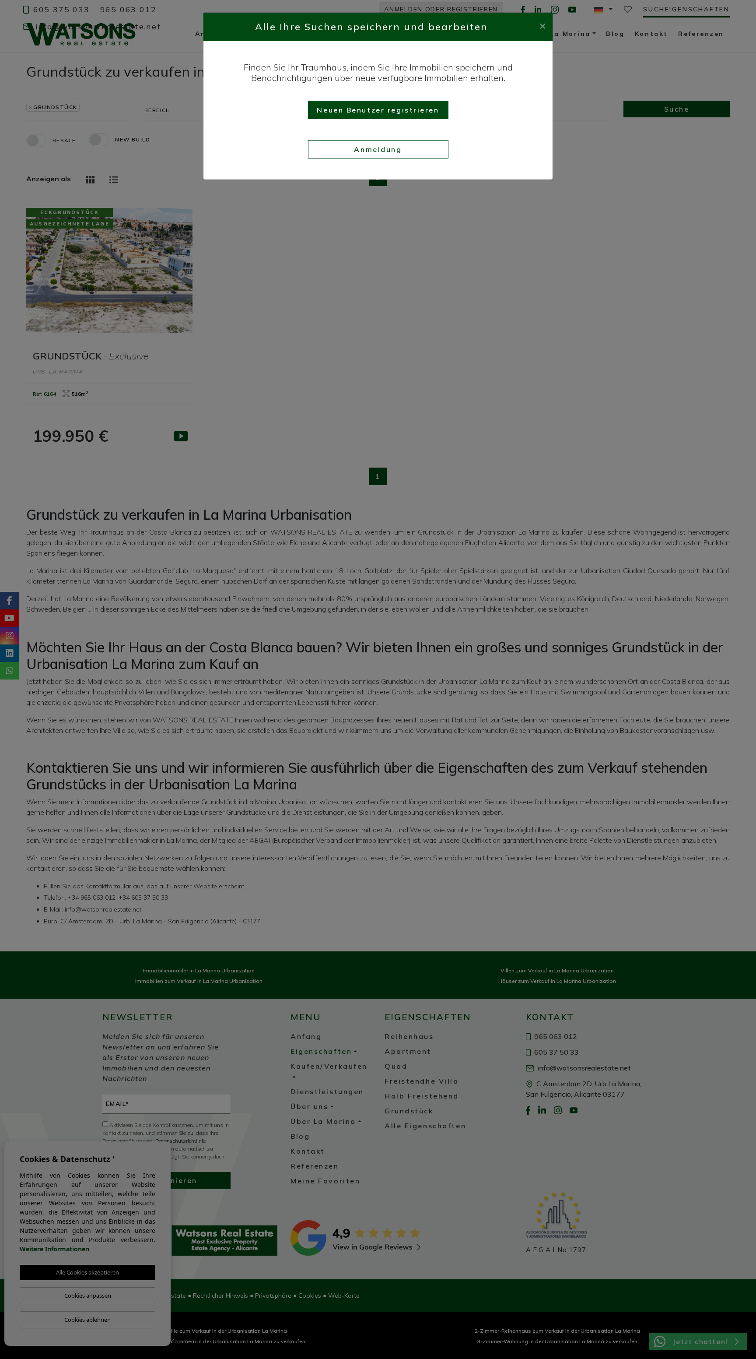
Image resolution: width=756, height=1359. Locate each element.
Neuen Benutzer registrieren (378, 110)
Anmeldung (378, 149)
